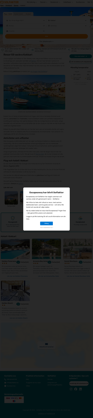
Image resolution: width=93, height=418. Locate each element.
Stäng (47, 223)
